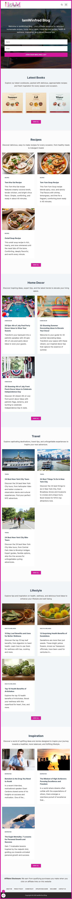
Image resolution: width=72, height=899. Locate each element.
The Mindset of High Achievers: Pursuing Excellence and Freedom (53, 781)
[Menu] (66, 4)
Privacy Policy (18, 889)
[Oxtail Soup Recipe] (18, 219)
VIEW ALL (36, 122)
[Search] (62, 4)
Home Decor (8, 320)
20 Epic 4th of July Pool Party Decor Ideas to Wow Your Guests (17, 328)
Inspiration (8, 773)
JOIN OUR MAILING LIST (36, 55)
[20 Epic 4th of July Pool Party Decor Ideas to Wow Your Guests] (18, 306)
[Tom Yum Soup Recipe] (53, 163)
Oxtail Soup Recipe (13, 238)
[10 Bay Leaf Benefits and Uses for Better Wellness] (18, 614)
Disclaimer (53, 889)
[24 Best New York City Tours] (18, 460)
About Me (9, 889)
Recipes (7, 177)
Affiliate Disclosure (42, 889)
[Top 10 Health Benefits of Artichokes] (18, 669)
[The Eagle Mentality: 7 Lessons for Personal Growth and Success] (18, 817)
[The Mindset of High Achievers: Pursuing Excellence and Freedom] (53, 759)
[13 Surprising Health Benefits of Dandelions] (53, 614)
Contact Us (62, 889)
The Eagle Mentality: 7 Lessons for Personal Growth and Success (18, 839)
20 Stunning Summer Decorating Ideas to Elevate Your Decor (52, 328)
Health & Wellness (10, 628)
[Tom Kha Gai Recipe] (18, 163)
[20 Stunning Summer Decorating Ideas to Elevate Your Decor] (53, 306)
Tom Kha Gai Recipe (13, 182)
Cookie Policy (29, 889)
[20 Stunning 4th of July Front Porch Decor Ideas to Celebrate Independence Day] (18, 367)
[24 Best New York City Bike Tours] (18, 518)
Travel (7, 474)
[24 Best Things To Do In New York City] (53, 460)
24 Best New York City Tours (17, 479)
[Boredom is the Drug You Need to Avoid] (18, 759)
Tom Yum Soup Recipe (49, 182)
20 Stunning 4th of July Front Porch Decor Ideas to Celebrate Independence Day (18, 389)
